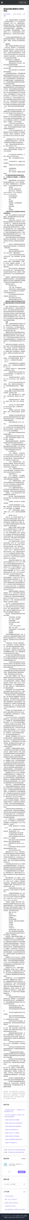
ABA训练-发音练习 (9, 1196)
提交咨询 (21, 1172)
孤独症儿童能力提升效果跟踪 (12, 1119)
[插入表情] (9, 1172)
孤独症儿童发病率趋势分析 (11, 1129)
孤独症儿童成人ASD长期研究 (12, 1132)
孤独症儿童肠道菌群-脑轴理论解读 (13, 1139)
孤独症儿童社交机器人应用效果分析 (14, 1123)
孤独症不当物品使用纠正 (11, 1142)
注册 (25, 2)
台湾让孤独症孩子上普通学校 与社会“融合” (14, 1209)
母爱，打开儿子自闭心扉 (10, 1199)
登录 (21, 2)
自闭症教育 (8, 14)
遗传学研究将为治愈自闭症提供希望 (16, 1149)
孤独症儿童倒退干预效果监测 (12, 1136)
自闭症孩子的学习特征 (10, 1206)
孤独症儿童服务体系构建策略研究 (13, 1126)
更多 (24, 1191)
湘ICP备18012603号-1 (19, 1217)
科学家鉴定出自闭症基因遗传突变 (16, 1152)
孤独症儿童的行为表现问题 (11, 1202)
